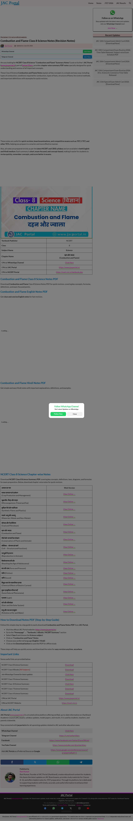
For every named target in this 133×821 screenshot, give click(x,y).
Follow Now (58, 414)
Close (75, 414)
